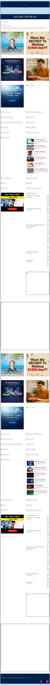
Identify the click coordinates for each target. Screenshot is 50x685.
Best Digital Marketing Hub (27, 677)
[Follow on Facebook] (41, 681)
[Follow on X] (44, 681)
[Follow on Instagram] (47, 681)
